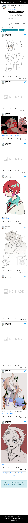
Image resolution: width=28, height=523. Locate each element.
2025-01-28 (23, 319)
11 (21, 473)
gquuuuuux (21, 29)
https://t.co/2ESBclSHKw (8, 413)
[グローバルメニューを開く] (25, 2)
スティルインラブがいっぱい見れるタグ (10, 29)
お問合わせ (21, 518)
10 (18, 473)
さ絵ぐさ (3, 31)
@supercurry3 (12, 9)
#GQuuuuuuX (5, 218)
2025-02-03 (22, 223)
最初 (4, 473)
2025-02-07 (22, 172)
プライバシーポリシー (16, 517)
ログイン (9, 484)
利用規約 (7, 517)
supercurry (8, 34)
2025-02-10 (22, 140)
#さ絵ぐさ (4, 464)
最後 (14, 475)
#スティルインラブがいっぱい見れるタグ (12, 135)
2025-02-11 (23, 110)
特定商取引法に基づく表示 (10, 518)
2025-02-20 (22, 78)
